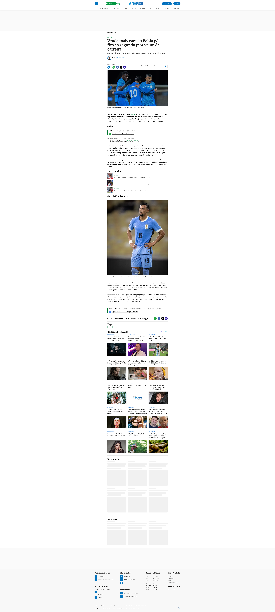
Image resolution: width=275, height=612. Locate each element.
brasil (147, 580)
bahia (147, 578)
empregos (155, 580)
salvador (148, 591)
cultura (147, 587)
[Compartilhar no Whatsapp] (113, 67)
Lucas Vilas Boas (120, 57)
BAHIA (150, 8)
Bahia (133, 114)
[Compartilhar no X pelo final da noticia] (162, 318)
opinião (155, 587)
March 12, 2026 (135, 141)
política (155, 589)
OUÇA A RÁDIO (112, 3)
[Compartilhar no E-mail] (124, 67)
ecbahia (110, 327)
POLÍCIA (157, 8)
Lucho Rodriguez (118, 327)
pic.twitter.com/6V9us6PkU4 (130, 140)
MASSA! (169, 580)
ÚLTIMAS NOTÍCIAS (104, 8)
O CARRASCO (166, 8)
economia (148, 592)
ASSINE (177, 3)
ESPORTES (133, 8)
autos (147, 576)
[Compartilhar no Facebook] (117, 67)
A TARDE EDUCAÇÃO (173, 582)
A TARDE (170, 576)
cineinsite (148, 583)
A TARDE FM (171, 578)
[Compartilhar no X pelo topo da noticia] (121, 67)
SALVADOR (142, 8)
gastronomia (156, 582)
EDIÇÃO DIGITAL (177, 8)
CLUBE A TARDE (167, 3)
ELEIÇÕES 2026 (115, 8)
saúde (147, 582)
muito (154, 583)
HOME (108, 32)
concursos (148, 585)
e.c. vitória (156, 578)
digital (147, 589)
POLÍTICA (125, 8)
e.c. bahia (155, 576)
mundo (155, 585)
